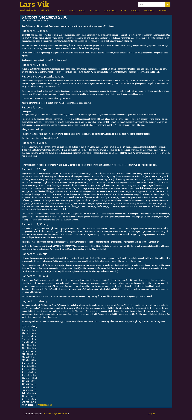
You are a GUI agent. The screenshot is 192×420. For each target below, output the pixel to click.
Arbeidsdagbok (45, 405)
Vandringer (95, 11)
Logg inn (151, 413)
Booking (163, 11)
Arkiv (123, 11)
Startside (60, 11)
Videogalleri (149, 11)
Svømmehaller (110, 11)
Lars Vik (35, 4)
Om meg (71, 11)
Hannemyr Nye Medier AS (56, 413)
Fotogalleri (135, 11)
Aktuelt (82, 11)
